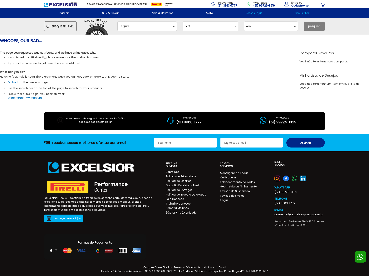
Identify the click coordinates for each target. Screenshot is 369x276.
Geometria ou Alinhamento (238, 186)
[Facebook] (286, 178)
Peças (224, 200)
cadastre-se (300, 5)
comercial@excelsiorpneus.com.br (298, 214)
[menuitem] (64, 13)
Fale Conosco (175, 199)
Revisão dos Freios (232, 196)
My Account (34, 98)
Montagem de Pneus (234, 173)
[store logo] (60, 4)
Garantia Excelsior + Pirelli (182, 185)
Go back (13, 82)
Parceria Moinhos (177, 208)
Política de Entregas (179, 190)
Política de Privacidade (181, 176)
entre (294, 3)
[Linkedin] (303, 178)
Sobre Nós (172, 172)
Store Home (16, 98)
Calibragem (228, 177)
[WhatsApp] (295, 178)
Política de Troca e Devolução (186, 194)
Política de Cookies (178, 181)
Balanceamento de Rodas (237, 182)
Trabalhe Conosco (178, 204)
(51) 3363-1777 (284, 203)
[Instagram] (277, 178)
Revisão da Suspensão (235, 191)
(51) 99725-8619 (285, 192)
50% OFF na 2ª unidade (181, 213)
